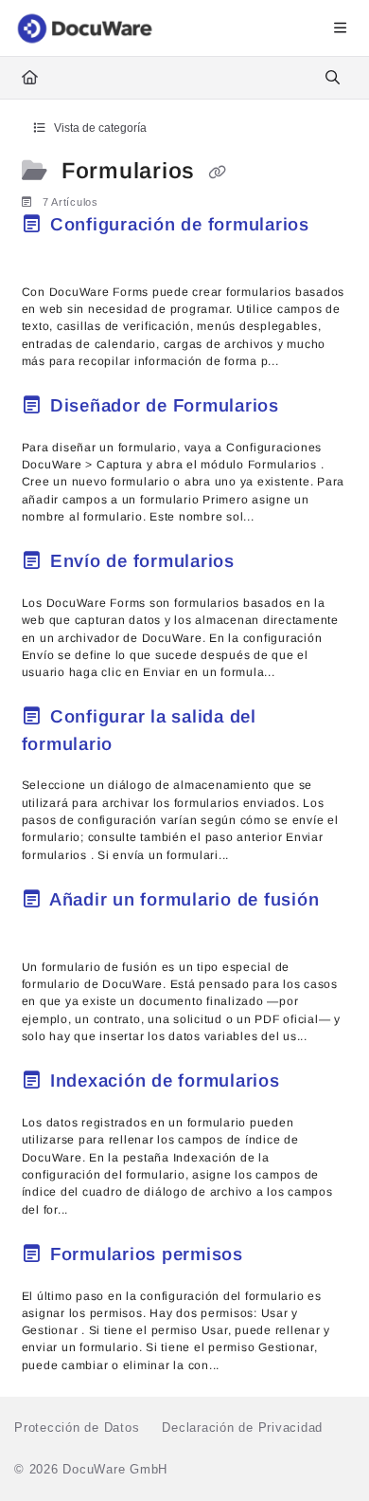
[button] (326, 1454)
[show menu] (340, 28)
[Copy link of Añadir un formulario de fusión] (51, 928)
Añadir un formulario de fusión (181, 899)
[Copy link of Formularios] (217, 172)
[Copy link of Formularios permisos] (278, 1257)
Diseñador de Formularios (164, 405)
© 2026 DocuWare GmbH (90, 1469)
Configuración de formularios (176, 224)
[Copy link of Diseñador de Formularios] (314, 409)
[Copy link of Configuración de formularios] (51, 253)
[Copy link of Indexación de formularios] (314, 1084)
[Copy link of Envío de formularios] (270, 564)
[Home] (86, 28)
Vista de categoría (99, 128)
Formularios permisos (146, 1254)
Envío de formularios (142, 561)
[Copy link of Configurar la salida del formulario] (147, 746)
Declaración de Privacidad (242, 1427)
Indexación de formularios (164, 1080)
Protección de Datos (76, 1427)
